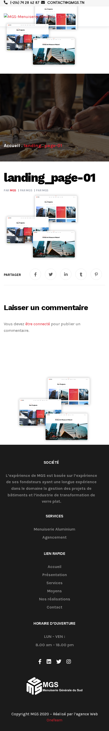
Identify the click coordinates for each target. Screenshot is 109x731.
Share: (12, 275)
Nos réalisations (54, 599)
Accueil (54, 567)
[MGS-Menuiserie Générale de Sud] (36, 16)
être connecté (37, 323)
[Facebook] (40, 661)
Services (54, 583)
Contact (54, 607)
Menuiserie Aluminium (54, 529)
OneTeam (54, 720)
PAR (10, 190)
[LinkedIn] (49, 661)
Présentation (54, 575)
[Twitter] (58, 661)
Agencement (54, 537)
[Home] (12, 145)
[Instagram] (68, 661)
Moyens (54, 591)
